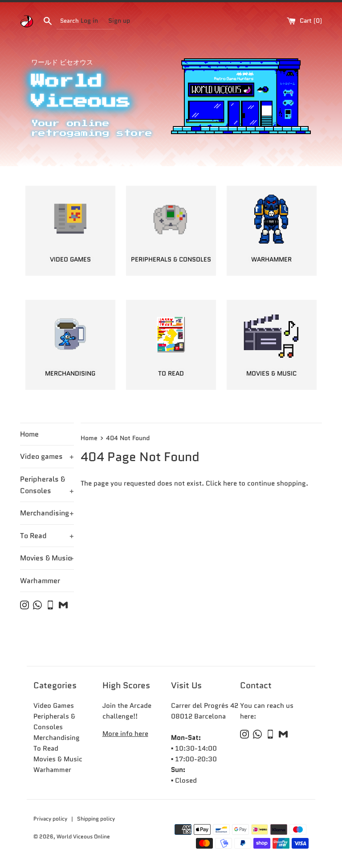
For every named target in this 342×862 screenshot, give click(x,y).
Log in (89, 20)
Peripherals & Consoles (47, 485)
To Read (47, 536)
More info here (125, 734)
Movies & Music (47, 558)
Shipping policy (96, 818)
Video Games (53, 706)
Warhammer (40, 581)
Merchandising (47, 513)
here (230, 483)
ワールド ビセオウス (62, 62)
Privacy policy (51, 818)
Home (29, 434)
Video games (47, 456)
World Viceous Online (83, 836)
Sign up (119, 20)
